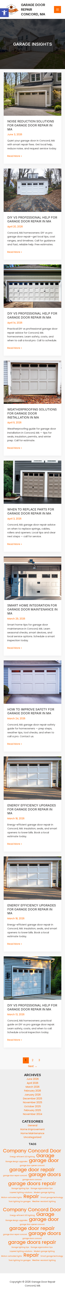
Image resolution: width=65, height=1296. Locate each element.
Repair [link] (31, 1196)
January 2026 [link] (32, 1094)
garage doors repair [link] (32, 1183)
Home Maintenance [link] (32, 1133)
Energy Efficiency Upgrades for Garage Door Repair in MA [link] (31, 809)
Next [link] (32, 1066)
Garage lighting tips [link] (20, 1188)
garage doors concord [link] (32, 1179)
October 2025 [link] (32, 1106)
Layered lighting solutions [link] (21, 1192)
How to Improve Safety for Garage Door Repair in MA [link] (30, 711)
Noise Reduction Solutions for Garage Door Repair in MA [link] (30, 125)
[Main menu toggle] (57, 9)
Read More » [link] (14, 156)
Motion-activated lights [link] (11, 1197)
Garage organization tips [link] (42, 1188)
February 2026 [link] (32, 1090)
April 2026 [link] (32, 1083)
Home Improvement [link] (32, 1129)
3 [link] (39, 1060)
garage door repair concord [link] (15, 1175)
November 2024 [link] (32, 1114)
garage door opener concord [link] (32, 1165)
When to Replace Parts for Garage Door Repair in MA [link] (30, 511)
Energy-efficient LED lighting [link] (22, 1156)
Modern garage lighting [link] (44, 1192)
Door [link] (55, 1151)
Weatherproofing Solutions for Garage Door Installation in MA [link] (32, 413)
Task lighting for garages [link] (20, 1201)
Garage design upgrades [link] (17, 1161)
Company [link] (14, 1151)
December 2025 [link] (32, 1098)
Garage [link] (45, 1156)
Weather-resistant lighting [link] (44, 1201)
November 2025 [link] (32, 1102)
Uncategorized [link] (32, 1137)
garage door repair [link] (32, 1169)
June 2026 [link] (32, 1079)
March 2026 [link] (33, 1086)
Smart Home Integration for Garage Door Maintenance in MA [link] (32, 609)
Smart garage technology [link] (51, 1197)
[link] (4, 12)
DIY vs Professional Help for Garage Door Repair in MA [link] (32, 219)
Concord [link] (38, 1151)
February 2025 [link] (32, 1110)
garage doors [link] (44, 1174)
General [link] (32, 1125)
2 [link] (32, 1060)
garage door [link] (44, 1160)
